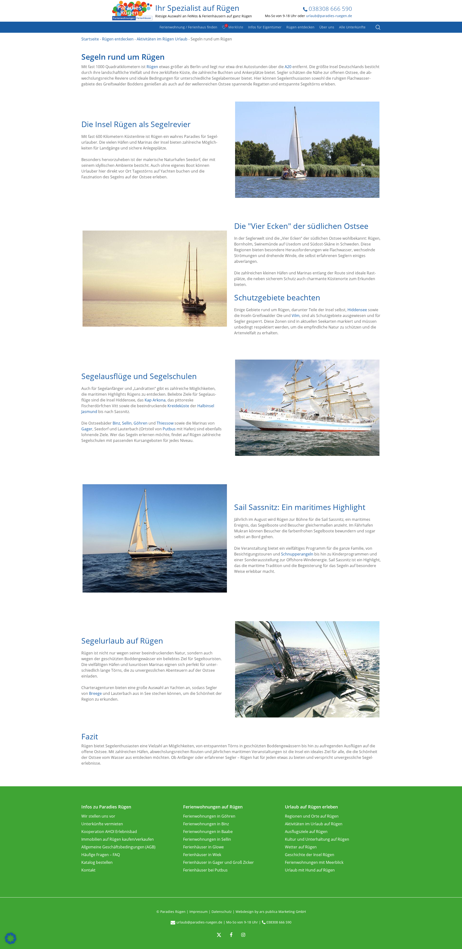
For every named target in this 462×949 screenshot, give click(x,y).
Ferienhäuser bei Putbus (205, 870)
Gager (86, 429)
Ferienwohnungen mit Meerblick (314, 862)
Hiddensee (357, 309)
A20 (288, 66)
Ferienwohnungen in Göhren (209, 816)
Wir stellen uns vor (98, 816)
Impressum (198, 911)
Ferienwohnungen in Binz (206, 823)
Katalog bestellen (97, 862)
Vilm (296, 315)
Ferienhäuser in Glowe (203, 847)
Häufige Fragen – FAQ (100, 854)
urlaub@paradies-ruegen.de (329, 15)
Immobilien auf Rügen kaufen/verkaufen (117, 839)
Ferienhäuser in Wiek (202, 854)
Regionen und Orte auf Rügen (312, 816)
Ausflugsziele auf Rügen (306, 831)
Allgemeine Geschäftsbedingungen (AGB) (118, 847)
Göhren (141, 423)
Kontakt (88, 870)
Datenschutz (222, 911)
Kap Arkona (155, 400)
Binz (116, 423)
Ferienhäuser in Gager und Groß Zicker (218, 862)
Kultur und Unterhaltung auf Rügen (317, 839)
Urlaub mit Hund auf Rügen (310, 870)
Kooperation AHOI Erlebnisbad (109, 831)
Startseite (90, 39)
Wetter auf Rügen (301, 847)
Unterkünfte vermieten (102, 823)
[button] (10, 938)
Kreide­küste (178, 405)
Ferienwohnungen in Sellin (207, 839)
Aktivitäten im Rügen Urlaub (162, 39)
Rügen (152, 66)
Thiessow (165, 423)
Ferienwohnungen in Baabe (208, 831)
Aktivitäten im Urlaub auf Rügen (313, 823)
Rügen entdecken (118, 39)
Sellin (127, 423)
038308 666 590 (329, 9)
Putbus (169, 429)
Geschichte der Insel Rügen (309, 854)
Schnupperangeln (297, 554)
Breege (95, 693)
